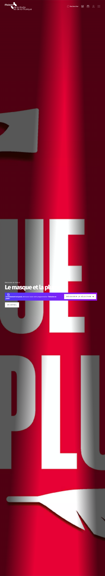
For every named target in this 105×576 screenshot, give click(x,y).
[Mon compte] (93, 6)
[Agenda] (82, 6)
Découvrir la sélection (78, 297)
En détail (12, 305)
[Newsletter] (88, 6)
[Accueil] (18, 6)
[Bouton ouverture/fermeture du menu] (99, 6)
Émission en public (12, 282)
